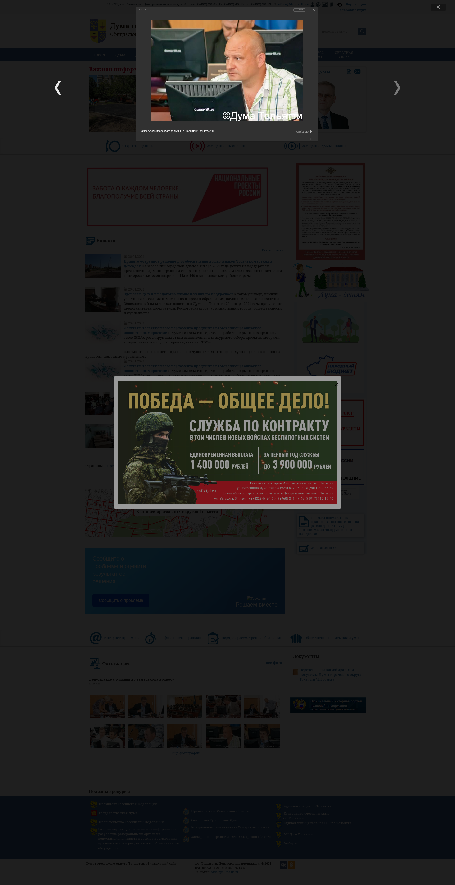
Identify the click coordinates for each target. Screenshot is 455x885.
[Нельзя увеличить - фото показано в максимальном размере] (309, 10)
